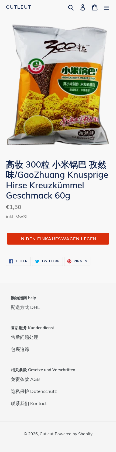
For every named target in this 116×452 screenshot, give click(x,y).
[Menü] (106, 7)
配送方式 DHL (25, 307)
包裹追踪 (20, 349)
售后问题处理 (24, 337)
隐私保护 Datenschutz (34, 391)
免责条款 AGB (25, 379)
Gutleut (19, 7)
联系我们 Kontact (29, 403)
